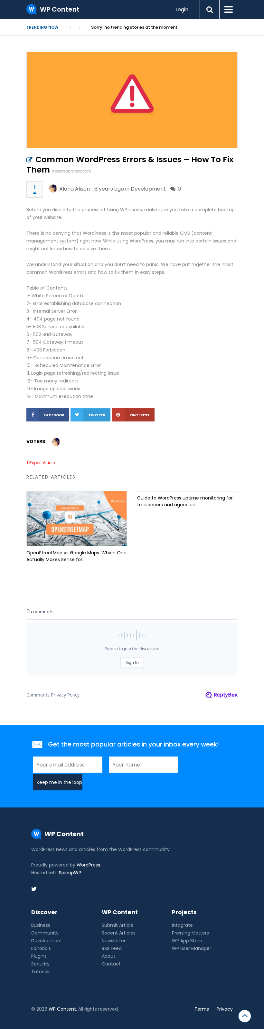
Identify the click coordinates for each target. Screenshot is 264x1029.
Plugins (39, 956)
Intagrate (182, 925)
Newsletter (114, 940)
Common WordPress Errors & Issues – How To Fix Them (130, 164)
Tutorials (41, 971)
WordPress (88, 865)
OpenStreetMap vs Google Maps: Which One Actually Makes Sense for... (76, 556)
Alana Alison (74, 189)
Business (40, 925)
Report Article (42, 462)
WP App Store (187, 940)
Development (148, 189)
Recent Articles (119, 933)
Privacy (225, 1009)
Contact (111, 964)
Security (40, 964)
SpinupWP (70, 872)
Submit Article (117, 925)
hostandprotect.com (71, 171)
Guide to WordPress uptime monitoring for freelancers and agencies (185, 501)
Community (45, 933)
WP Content (62, 1009)
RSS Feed (112, 948)
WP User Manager (191, 948)
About (108, 956)
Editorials (41, 948)
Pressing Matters (190, 933)
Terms (201, 1009)
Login (181, 9)
